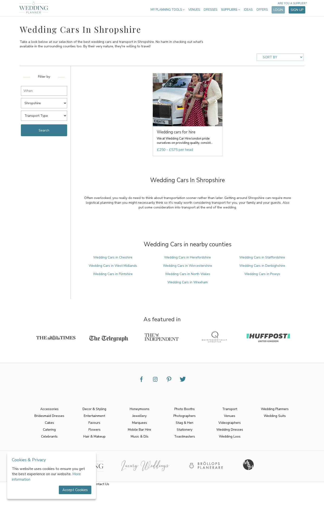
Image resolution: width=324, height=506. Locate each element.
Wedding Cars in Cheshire (112, 257)
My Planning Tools (167, 10)
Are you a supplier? (292, 3)
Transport (229, 409)
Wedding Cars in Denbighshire (262, 265)
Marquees (139, 422)
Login (278, 10)
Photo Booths (184, 409)
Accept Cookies (75, 490)
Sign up (297, 10)
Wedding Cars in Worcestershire (187, 265)
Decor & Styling (94, 409)
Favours (94, 422)
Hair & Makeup (94, 436)
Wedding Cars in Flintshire (113, 274)
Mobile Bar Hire (139, 429)
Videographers (229, 422)
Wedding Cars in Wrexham (187, 282)
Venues (194, 10)
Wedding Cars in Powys (262, 274)
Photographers (184, 416)
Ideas (248, 10)
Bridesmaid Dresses (49, 416)
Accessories (49, 409)
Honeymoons (139, 409)
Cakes (49, 422)
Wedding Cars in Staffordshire (262, 257)
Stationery (184, 429)
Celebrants (49, 436)
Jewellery (139, 416)
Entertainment (94, 416)
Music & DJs (139, 436)
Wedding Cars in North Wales (187, 274)
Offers (262, 10)
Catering (49, 429)
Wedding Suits (275, 416)
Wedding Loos (230, 436)
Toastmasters (184, 436)
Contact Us (100, 484)
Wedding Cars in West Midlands (113, 265)
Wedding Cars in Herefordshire (187, 257)
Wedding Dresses (229, 429)
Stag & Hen (184, 422)
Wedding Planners (275, 409)
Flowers (94, 429)
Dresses (210, 10)
